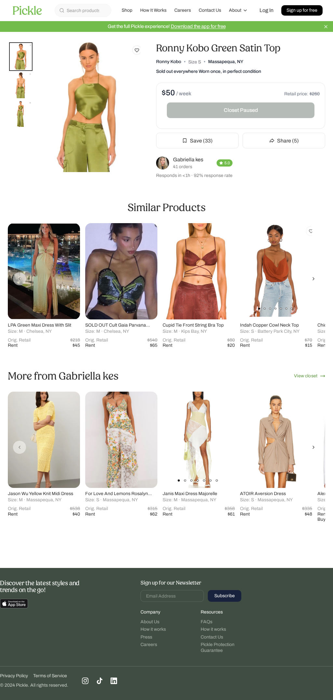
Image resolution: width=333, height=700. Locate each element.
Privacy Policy (14, 675)
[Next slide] (313, 278)
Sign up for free (301, 10)
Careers (182, 10)
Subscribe (224, 595)
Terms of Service (50, 675)
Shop (127, 10)
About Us (149, 621)
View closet (305, 375)
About (235, 10)
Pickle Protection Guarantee (217, 647)
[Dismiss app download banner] (325, 26)
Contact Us (210, 10)
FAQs (206, 621)
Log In (266, 10)
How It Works (153, 10)
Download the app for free (198, 26)
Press (146, 637)
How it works (153, 629)
